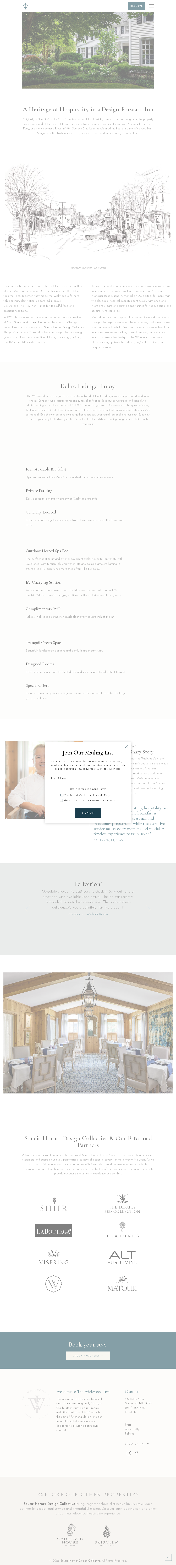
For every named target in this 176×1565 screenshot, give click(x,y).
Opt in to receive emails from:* (88, 789)
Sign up (88, 813)
